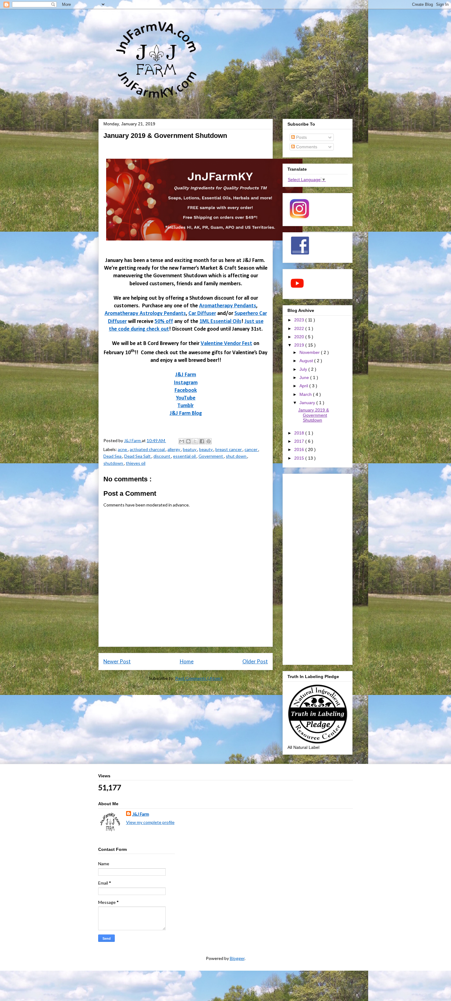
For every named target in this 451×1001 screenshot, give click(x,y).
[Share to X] (195, 441)
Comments (306, 146)
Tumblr (186, 406)
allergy (174, 449)
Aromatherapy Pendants (227, 306)
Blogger (237, 958)
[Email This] (182, 441)
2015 (299, 458)
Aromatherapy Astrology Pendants (145, 314)
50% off (164, 321)
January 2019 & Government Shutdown (313, 415)
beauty (206, 449)
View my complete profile (150, 822)
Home (187, 661)
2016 (299, 449)
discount (162, 456)
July (303, 369)
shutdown (113, 463)
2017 (299, 441)
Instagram (186, 383)
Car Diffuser (202, 314)
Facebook (186, 390)
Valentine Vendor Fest (226, 344)
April (304, 385)
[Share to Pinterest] (209, 441)
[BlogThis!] (188, 441)
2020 (299, 336)
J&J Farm (185, 375)
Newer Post (117, 661)
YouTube (185, 398)
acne (123, 449)
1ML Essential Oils (220, 321)
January (307, 402)
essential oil (185, 456)
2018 (299, 432)
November (310, 352)
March (306, 394)
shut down (236, 456)
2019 (299, 345)
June (304, 377)
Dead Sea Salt (138, 456)
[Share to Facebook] (202, 441)
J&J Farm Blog (186, 413)
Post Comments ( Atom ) (198, 678)
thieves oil (135, 463)
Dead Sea (112, 456)
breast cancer (229, 449)
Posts (301, 137)
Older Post (255, 661)
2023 (299, 319)
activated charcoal (148, 449)
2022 (299, 328)
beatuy (190, 449)
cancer (251, 449)
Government (211, 456)
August (306, 360)
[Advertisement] (317, 568)
